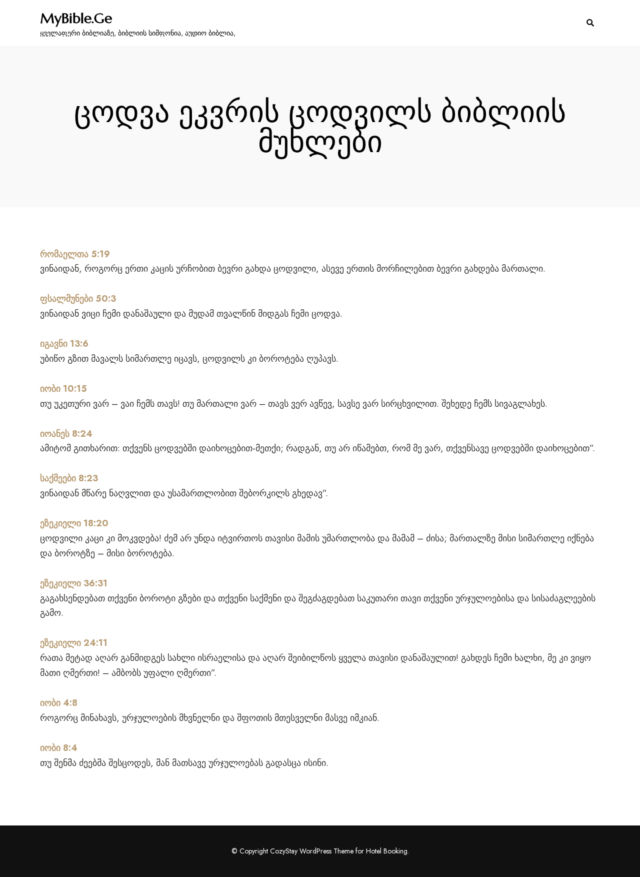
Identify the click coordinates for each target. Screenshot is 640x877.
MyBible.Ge (76, 18)
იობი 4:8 (59, 702)
